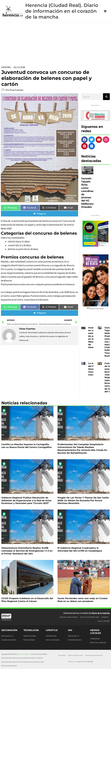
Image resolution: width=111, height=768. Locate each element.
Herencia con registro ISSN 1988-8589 (80, 662)
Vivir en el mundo (52, 640)
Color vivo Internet (23, 654)
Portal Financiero (75, 640)
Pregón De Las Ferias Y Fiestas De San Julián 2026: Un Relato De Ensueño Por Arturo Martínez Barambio (83, 500)
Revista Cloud (29, 640)
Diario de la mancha (101, 613)
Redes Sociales (30, 636)
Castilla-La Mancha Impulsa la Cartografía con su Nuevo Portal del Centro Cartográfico (26, 446)
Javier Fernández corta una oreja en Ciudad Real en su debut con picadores (82, 599)
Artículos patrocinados (68, 617)
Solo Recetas (51, 636)
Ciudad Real (95, 638)
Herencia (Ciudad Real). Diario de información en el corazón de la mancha (61, 11)
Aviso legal (62, 655)
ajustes (26, 765)
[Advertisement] (55, 43)
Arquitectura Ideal (8, 640)
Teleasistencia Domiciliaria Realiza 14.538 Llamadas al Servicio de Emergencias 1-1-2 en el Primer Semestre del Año (27, 551)
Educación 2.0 (73, 636)
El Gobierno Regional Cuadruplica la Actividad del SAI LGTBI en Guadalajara (80, 549)
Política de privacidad (75, 655)
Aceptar (63, 762)
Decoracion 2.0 (7, 636)
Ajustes (97, 762)
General (6, 67)
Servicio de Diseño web (89, 617)
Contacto (104, 617)
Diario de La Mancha (98, 642)
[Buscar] (106, 96)
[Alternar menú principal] (105, 11)
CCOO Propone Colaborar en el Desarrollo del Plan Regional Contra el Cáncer (27, 599)
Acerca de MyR (104, 621)
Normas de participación (94, 655)
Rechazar (80, 762)
